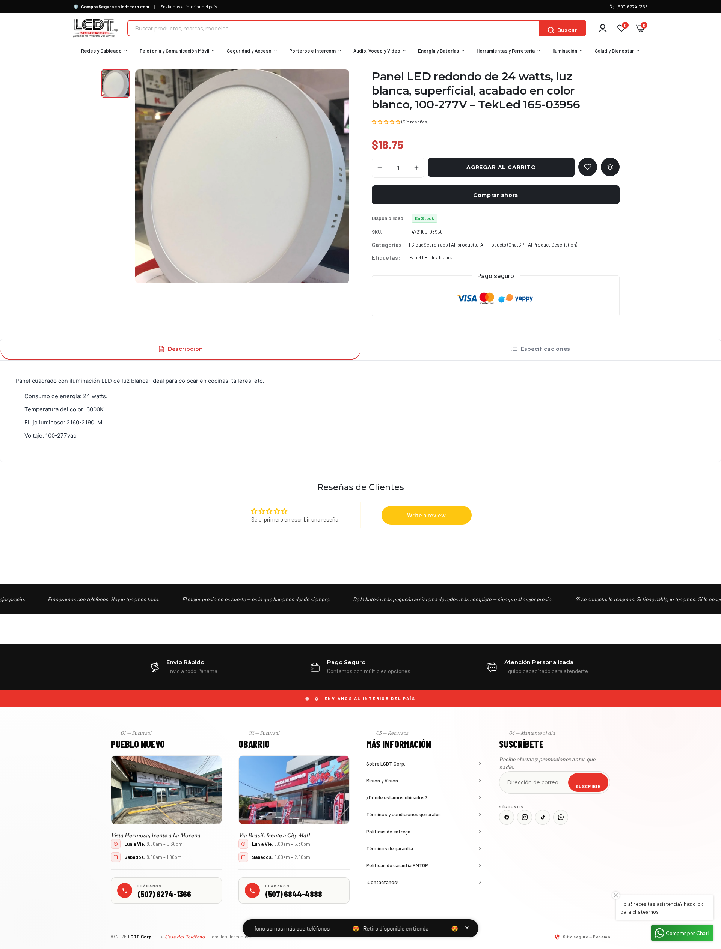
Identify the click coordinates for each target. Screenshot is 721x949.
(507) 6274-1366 (632, 6)
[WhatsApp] (560, 817)
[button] (386, 121)
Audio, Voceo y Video (376, 51)
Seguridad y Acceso (249, 51)
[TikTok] (542, 817)
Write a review (426, 515)
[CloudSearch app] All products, (443, 245)
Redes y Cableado (101, 51)
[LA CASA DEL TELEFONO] (95, 28)
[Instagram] (524, 817)
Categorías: (388, 244)
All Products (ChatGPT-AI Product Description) (528, 245)
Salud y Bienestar (614, 51)
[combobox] (333, 28)
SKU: (377, 232)
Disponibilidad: (388, 218)
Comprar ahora (495, 195)
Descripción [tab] (185, 349)
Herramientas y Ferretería (506, 51)
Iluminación (564, 51)
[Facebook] (506, 817)
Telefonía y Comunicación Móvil (174, 51)
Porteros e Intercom (312, 51)
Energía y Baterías (438, 51)
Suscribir (588, 786)
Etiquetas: (386, 257)
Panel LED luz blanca (431, 257)
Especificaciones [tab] (545, 349)
